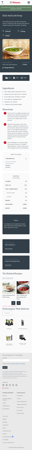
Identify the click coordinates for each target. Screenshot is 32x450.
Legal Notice (5, 425)
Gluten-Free (5, 64)
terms (23, 364)
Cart (2, 3)
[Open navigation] (28, 2)
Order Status (20, 395)
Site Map (4, 434)
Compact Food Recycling (22, 344)
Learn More (13, 8)
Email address (4, 358)
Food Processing (22, 328)
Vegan (10, 64)
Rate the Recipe (8, 248)
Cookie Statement (6, 431)
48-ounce (8, 165)
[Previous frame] (13, 303)
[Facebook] (3, 385)
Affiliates (4, 419)
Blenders (9, 328)
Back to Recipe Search (8, 278)
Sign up (5, 367)
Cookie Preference (6, 436)
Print (17, 78)
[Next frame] (19, 303)
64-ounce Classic (10, 163)
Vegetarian (14, 64)
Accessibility (5, 439)
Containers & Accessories (9, 345)
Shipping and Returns (22, 404)
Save (9, 78)
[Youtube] (13, 385)
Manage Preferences (9, 67)
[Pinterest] (10, 385)
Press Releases (5, 408)
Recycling (4, 422)
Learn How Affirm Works (8, 442)
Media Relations (6, 406)
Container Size (10, 158)
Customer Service (21, 392)
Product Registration (22, 401)
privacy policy (15, 364)
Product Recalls (20, 413)
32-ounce (8, 167)
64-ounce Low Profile (11, 161)
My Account (5, 416)
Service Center (20, 407)
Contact (19, 398)
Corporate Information (7, 392)
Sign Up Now (8, 265)
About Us (4, 395)
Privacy (4, 428)
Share (25, 78)
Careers (4, 403)
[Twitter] (6, 385)
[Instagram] (16, 385)
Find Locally (19, 410)
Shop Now (19, 8)
